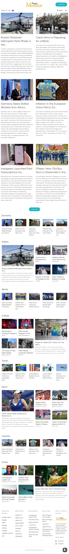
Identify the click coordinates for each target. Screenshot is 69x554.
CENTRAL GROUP (6, 517)
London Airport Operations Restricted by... (48, 376)
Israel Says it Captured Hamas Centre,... (34, 304)
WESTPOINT (18, 534)
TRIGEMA (4, 520)
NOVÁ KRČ (18, 528)
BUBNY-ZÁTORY (19, 523)
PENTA (3, 522)
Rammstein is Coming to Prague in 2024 (9, 333)
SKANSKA (4, 525)
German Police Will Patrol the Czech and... (20, 376)
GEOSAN (4, 528)
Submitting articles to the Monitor (47, 530)
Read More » (5, 75)
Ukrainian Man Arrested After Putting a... (24, 480)
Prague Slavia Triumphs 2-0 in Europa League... (41, 405)
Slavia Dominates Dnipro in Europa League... (41, 424)
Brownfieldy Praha (34, 532)
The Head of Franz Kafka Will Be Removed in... (9, 353)
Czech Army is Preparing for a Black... (40, 260)
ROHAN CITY (18, 515)
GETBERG (4, 530)
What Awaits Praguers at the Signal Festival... (24, 333)
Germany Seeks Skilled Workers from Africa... (7, 231)
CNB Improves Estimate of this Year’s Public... (48, 231)
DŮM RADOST (19, 536)
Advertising (45, 524)
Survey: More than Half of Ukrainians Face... (50, 489)
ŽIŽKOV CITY (18, 520)
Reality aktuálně (33, 522)
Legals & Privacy (46, 526)
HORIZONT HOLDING (7, 533)
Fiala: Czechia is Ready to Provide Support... (58, 279)
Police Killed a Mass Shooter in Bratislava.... (26, 499)
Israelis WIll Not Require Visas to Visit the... (34, 376)
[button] (61, 4)
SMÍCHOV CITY (19, 518)
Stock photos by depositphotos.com (47, 534)
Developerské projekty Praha (33, 516)
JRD (3, 536)
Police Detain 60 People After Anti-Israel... (48, 304)
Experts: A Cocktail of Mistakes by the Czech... (42, 279)
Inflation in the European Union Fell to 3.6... (20, 231)
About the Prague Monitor (47, 520)
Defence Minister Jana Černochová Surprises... (58, 260)
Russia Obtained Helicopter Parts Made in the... (16, 41)
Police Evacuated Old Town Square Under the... (8, 499)
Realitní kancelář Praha (33, 535)
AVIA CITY (17, 531)
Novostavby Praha (34, 519)
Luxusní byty (32, 525)
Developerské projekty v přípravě (34, 528)
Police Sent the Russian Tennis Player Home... (58, 405)
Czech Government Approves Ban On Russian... (59, 424)
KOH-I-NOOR (19, 526)
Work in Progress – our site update (47, 516)
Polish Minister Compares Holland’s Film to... (26, 353)
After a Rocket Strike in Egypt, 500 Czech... (61, 304)
